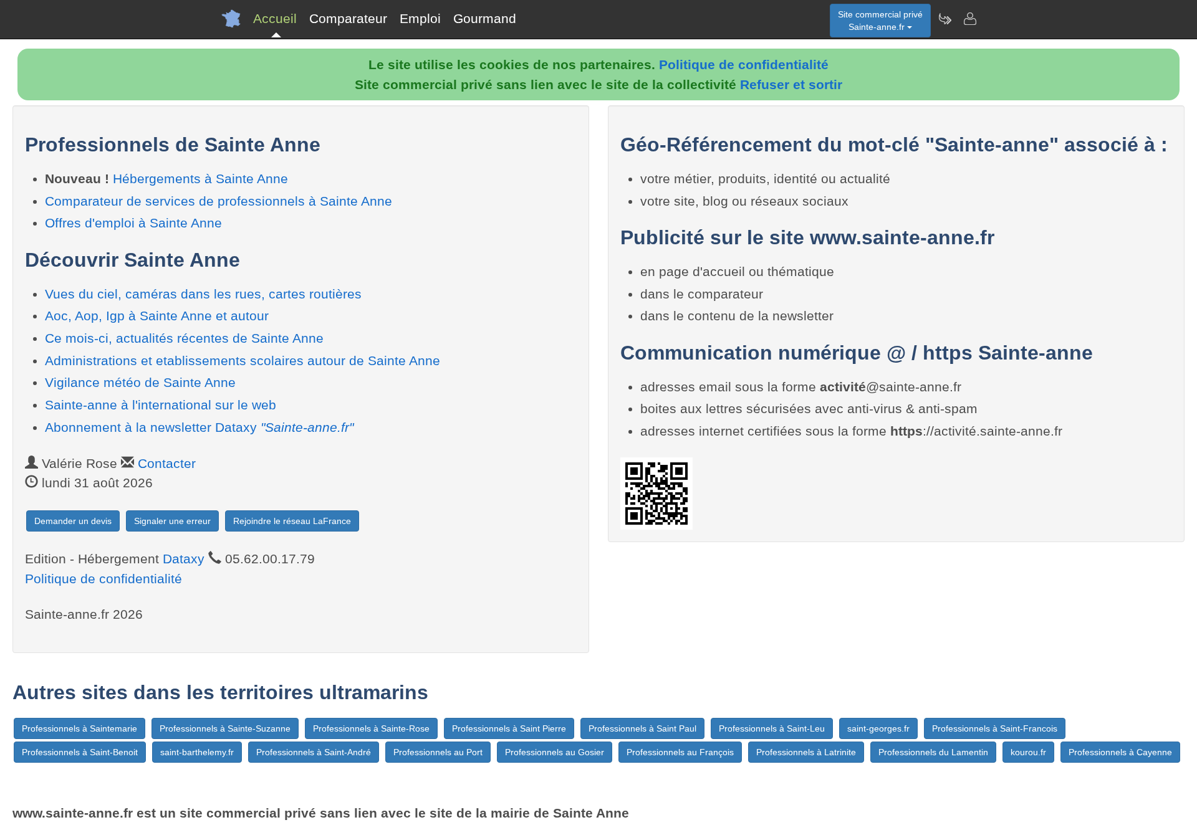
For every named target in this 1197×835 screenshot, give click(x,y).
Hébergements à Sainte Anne (200, 178)
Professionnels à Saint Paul (642, 728)
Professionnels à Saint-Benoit (80, 752)
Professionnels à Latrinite (806, 752)
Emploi (420, 18)
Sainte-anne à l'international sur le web (160, 405)
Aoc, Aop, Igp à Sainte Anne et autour (157, 315)
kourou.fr (1028, 752)
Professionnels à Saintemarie (79, 728)
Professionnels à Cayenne (1120, 752)
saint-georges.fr (878, 728)
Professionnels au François (680, 752)
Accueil (275, 18)
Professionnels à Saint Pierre (509, 728)
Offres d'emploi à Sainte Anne (133, 223)
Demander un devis (73, 521)
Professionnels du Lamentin (933, 752)
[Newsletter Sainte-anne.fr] (944, 18)
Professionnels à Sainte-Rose (371, 728)
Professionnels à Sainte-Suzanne (225, 728)
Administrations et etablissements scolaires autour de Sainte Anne (242, 360)
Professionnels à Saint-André (313, 752)
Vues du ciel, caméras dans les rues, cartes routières (203, 294)
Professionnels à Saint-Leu (772, 728)
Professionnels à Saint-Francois (994, 728)
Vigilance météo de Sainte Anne (140, 382)
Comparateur (348, 18)
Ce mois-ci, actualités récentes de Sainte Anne (184, 338)
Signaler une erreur (172, 521)
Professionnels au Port (438, 752)
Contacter (167, 463)
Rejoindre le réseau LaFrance (292, 521)
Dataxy (183, 558)
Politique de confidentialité (744, 64)
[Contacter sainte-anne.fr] (969, 18)
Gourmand (484, 18)
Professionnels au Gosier (554, 752)
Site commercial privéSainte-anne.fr (880, 20)
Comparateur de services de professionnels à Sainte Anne (218, 201)
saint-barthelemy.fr (197, 752)
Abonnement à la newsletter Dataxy (199, 427)
